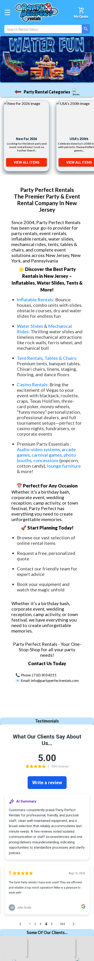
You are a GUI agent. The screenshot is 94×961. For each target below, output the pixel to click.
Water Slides (30, 326)
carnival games (47, 455)
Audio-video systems (38, 449)
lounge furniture (64, 466)
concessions (45, 460)
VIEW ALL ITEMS (26, 162)
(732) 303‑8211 (44, 675)
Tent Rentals (30, 358)
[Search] (86, 29)
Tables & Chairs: (60, 358)
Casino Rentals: (33, 384)
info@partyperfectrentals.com (55, 680)
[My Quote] (81, 12)
